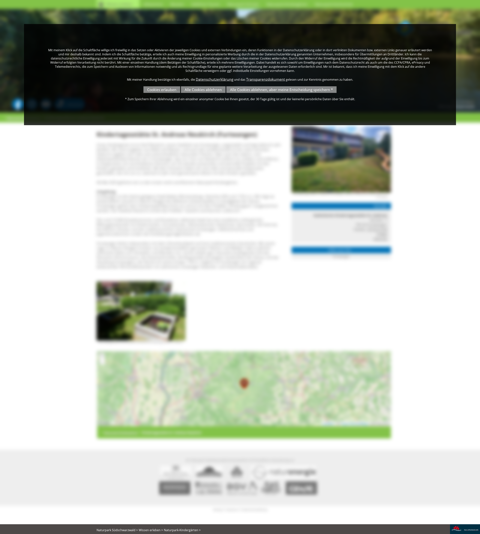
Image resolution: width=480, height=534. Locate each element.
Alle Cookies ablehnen (203, 89)
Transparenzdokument (265, 79)
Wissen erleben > (151, 530)
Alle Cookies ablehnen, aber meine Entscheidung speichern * (281, 89)
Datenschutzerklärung (214, 79)
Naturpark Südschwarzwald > (117, 530)
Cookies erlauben (161, 89)
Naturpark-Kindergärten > (182, 530)
